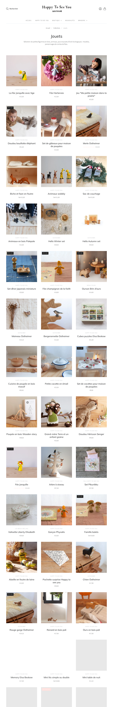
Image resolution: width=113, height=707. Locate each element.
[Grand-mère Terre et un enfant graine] (56, 411)
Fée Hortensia (56, 93)
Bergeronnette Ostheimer (56, 336)
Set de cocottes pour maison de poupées (91, 385)
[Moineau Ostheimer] (21, 314)
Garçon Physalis (56, 532)
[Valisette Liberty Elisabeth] (21, 509)
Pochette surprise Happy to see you (56, 581)
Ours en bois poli (91, 629)
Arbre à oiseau (56, 484)
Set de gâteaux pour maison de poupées (56, 145)
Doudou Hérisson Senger (91, 434)
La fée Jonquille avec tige (21, 93)
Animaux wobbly (56, 193)
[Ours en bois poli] (91, 607)
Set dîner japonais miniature (21, 288)
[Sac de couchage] (91, 171)
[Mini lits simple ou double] (56, 655)
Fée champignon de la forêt (56, 288)
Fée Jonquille (21, 484)
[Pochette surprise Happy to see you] (56, 557)
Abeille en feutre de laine (21, 579)
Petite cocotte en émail (56, 383)
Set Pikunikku (91, 484)
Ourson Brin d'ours (91, 288)
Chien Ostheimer (91, 579)
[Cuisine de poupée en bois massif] (21, 361)
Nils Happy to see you (91, 481)
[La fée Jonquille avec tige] (21, 70)
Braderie (81, 20)
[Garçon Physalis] (56, 509)
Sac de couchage (91, 193)
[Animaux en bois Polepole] (21, 219)
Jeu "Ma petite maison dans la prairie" (91, 94)
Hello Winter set (56, 241)
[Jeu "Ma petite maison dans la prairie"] (91, 70)
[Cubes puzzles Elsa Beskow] (91, 314)
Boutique (56, 20)
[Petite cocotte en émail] (56, 361)
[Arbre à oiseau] (56, 462)
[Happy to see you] (56, 8)
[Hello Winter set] (56, 219)
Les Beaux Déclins (21, 529)
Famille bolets (91, 532)
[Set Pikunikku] (91, 462)
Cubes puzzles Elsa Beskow (91, 336)
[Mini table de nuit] (91, 655)
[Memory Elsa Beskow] (21, 655)
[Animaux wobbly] (56, 171)
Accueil (29, 20)
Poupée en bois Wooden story (21, 434)
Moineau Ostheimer (22, 336)
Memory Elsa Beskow (22, 677)
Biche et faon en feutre (21, 193)
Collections (56, 28)
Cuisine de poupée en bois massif (21, 385)
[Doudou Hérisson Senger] (91, 411)
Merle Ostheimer (91, 143)
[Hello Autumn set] (91, 219)
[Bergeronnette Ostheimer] (56, 314)
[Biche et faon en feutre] (21, 171)
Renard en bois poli (56, 629)
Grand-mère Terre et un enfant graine (57, 435)
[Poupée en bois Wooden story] (21, 411)
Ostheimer (56, 238)
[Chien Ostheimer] (91, 557)
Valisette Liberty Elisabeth (21, 532)
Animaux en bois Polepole (21, 241)
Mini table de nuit (91, 677)
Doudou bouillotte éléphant (22, 143)
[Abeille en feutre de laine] (21, 557)
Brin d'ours (91, 285)
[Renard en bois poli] (56, 607)
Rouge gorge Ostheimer (22, 629)
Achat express (21, 83)
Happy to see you (42, 20)
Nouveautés (70, 20)
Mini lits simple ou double (56, 677)
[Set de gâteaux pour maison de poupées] (56, 121)
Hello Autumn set (91, 241)
